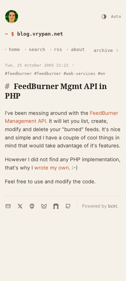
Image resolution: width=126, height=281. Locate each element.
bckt (112, 206)
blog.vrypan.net (40, 34)
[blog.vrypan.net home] (11, 16)
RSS (58, 49)
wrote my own (51, 168)
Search (37, 49)
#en (101, 73)
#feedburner (18, 73)
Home (14, 49)
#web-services (79, 73)
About (78, 49)
